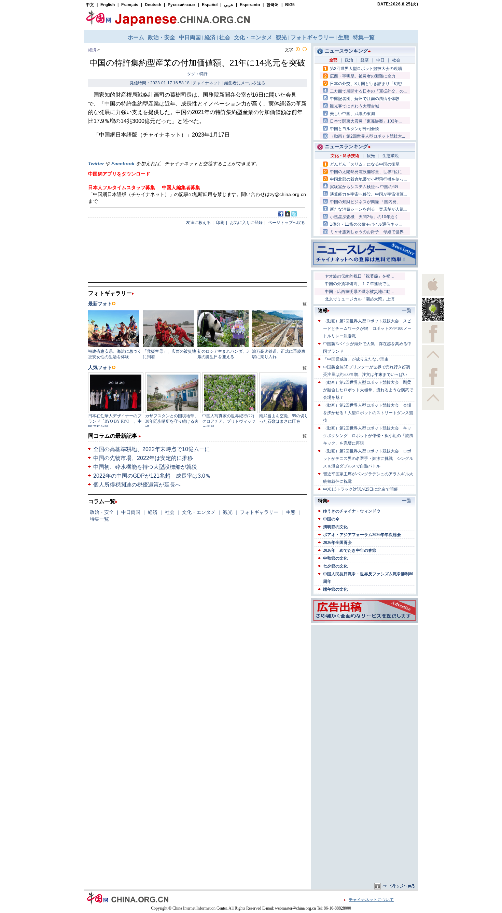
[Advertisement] (364, 669)
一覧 (302, 436)
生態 (290, 512)
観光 (228, 512)
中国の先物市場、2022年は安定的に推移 (143, 458)
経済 (92, 49)
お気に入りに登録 (246, 222)
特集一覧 (99, 519)
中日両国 (130, 512)
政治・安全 (102, 512)
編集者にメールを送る (244, 83)
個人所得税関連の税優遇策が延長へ (137, 485)
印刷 (220, 222)
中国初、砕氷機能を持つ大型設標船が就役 (145, 467)
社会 (170, 512)
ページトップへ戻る (286, 222)
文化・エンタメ (198, 512)
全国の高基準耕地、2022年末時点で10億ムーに (151, 449)
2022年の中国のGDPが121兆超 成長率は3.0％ (152, 476)
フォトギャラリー (259, 512)
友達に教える (198, 222)
